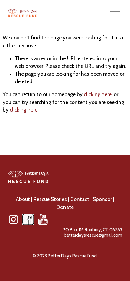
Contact (79, 199)
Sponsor (102, 199)
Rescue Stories (50, 199)
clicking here (98, 94)
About (23, 199)
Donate (65, 207)
